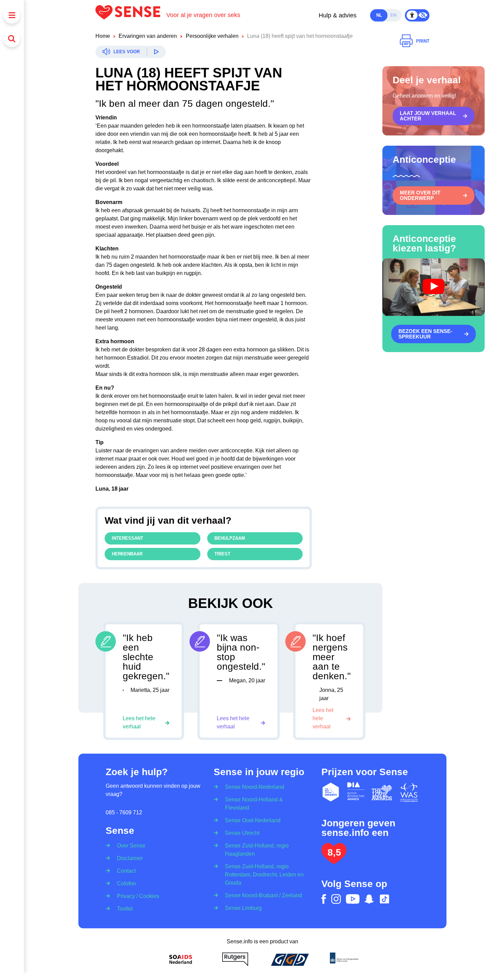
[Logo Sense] (130, 15)
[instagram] (336, 899)
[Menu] (11, 15)
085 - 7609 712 (124, 812)
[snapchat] (369, 899)
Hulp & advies (337, 15)
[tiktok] (384, 899)
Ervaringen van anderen (148, 36)
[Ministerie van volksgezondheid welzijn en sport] (344, 959)
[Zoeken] (11, 38)
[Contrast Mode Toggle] (417, 15)
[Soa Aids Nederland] (180, 959)
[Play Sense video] (433, 287)
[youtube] (353, 899)
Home (102, 36)
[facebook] (323, 899)
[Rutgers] (235, 959)
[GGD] (289, 959)
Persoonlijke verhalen (212, 36)
